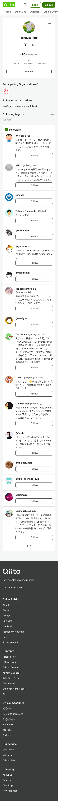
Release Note (10, 656)
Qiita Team (8, 749)
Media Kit (7, 626)
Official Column (11, 667)
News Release (10, 790)
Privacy (6, 615)
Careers (7, 780)
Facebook (8, 724)
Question (34, 11)
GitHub (7, 119)
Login (35, 4)
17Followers (41, 62)
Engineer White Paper (14, 688)
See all (52, 114)
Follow (29, 71)
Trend (8, 11)
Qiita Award (9, 683)
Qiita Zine (8, 755)
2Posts (16, 62)
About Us (7, 774)
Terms (6, 610)
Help (5, 637)
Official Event (10, 662)
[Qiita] (9, 4)
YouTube (7, 729)
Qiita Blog (8, 785)
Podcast (7, 735)
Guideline (7, 621)
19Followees (29, 62)
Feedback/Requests (13, 631)
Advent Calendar (11, 672)
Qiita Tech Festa (11, 678)
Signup (49, 4)
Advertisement (10, 642)
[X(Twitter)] (25, 45)
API (4, 694)
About (6, 605)
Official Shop (9, 760)
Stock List (20, 11)
